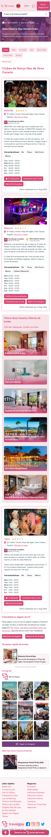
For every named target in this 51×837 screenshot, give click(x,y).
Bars (31, 50)
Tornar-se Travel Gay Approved (36, 805)
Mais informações (14, 184)
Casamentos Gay (10, 796)
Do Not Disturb (9, 810)
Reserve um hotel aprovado (29, 833)
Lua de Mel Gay (9, 798)
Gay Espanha (13, 23)
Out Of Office (8, 793)
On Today (23, 50)
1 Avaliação (13, 598)
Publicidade (32, 790)
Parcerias (31, 787)
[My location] (5, 832)
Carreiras (31, 801)
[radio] (16, 111)
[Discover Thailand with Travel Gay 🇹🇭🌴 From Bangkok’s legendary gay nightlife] (41, 691)
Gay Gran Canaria (28, 23)
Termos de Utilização (11, 801)
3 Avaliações (13, 179)
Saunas (18, 55)
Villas (14, 50)
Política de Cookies (11, 804)
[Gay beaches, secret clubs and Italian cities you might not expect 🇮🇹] (9, 691)
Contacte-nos (29, 179)
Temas (5, 816)
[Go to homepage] (9, 6)
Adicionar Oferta (35, 798)
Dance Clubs (41, 50)
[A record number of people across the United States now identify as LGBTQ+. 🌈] (41, 710)
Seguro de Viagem (10, 813)
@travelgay (14, 677)
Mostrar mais (6, 61)
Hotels (5, 50)
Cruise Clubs (7, 55)
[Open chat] (33, 5)
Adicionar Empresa (35, 793)
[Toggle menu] (2, 6)
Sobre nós (6, 787)
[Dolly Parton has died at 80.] (25, 691)
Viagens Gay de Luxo (11, 807)
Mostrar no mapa (21, 117)
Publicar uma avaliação (16, 296)
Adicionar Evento (35, 796)
